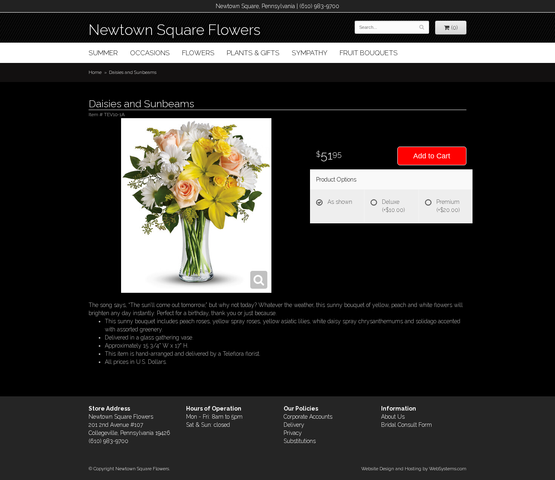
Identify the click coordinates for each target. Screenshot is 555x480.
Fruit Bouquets (369, 53)
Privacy (293, 433)
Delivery (294, 425)
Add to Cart (431, 156)
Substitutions (300, 441)
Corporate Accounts (308, 416)
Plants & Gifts (253, 53)
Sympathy (309, 53)
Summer (103, 53)
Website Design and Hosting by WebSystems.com (413, 468)
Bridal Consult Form (406, 425)
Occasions (150, 53)
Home (95, 72)
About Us (393, 416)
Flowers (198, 53)
